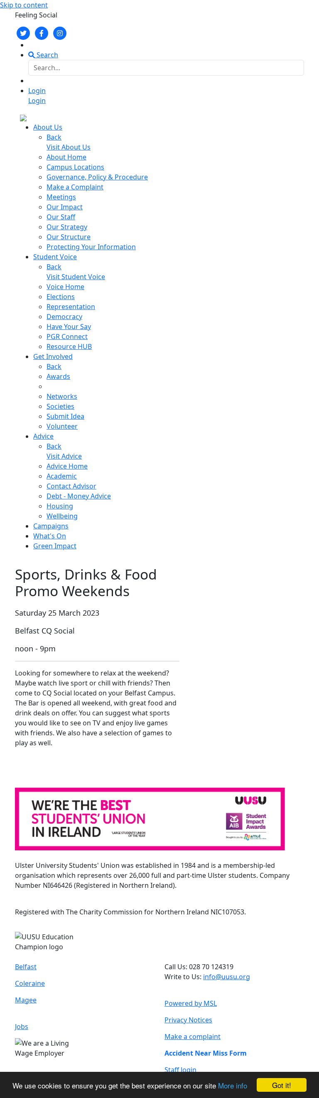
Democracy (64, 316)
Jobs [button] (21, 1026)
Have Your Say (69, 326)
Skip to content (24, 5)
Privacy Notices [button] (188, 1019)
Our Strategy (67, 226)
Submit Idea (65, 416)
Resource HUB (69, 346)
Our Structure (69, 236)
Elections (61, 296)
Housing (60, 506)
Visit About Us (69, 147)
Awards (58, 376)
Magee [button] (26, 1000)
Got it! (281, 1085)
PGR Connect (67, 336)
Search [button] (46, 54)
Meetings (61, 196)
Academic (62, 476)
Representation (71, 306)
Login (37, 90)
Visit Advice (64, 456)
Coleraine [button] (30, 983)
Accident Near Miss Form (205, 1053)
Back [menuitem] (54, 137)
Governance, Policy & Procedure (97, 177)
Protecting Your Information (91, 246)
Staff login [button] (180, 1069)
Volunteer (62, 426)
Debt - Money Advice (79, 496)
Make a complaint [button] (192, 1036)
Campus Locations (75, 167)
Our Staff (61, 216)
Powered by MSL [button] (190, 1003)
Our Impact (65, 206)
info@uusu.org (226, 976)
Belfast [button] (26, 966)
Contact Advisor (71, 486)
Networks (62, 396)
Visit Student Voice (76, 276)
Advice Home (67, 466)
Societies (60, 406)
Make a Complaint (75, 187)
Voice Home (65, 286)
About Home (66, 157)
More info (232, 1085)
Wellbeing (62, 516)
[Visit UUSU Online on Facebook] (41, 32)
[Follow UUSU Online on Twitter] (23, 32)
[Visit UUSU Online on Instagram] (60, 32)
